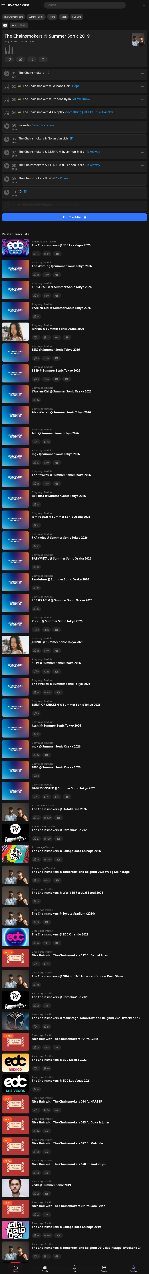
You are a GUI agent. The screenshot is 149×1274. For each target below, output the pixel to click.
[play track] (7, 73)
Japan (64, 16)
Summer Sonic (36, 16)
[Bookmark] (32, 59)
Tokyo (52, 16)
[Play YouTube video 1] (5, 25)
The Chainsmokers (13, 16)
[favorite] (9, 59)
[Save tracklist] (20, 59)
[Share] (43, 59)
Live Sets (76, 16)
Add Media (20, 25)
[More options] (142, 73)
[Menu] (3, 5)
